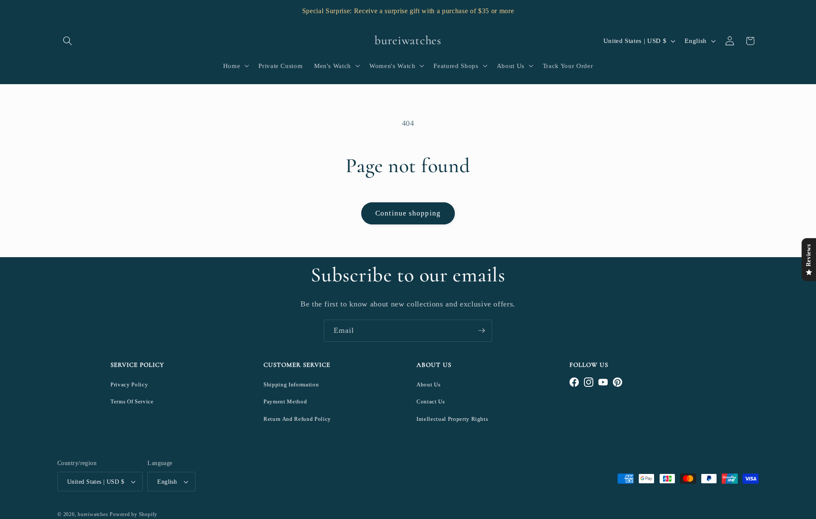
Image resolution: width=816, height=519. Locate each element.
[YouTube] (603, 382)
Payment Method (285, 401)
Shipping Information (291, 384)
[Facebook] (574, 382)
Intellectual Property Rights (452, 419)
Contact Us (430, 401)
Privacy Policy (129, 384)
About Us (428, 384)
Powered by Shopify (133, 514)
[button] (67, 41)
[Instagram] (588, 382)
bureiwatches (93, 514)
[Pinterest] (617, 382)
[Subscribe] (481, 331)
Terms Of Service (132, 401)
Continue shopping (408, 213)
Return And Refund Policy (297, 419)
